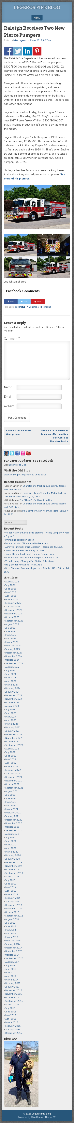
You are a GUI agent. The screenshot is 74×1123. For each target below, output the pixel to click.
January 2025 (12, 649)
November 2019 (13, 865)
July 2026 (10, 585)
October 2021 (12, 784)
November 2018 (13, 908)
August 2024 (12, 666)
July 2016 (10, 1008)
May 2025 (10, 634)
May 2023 (10, 716)
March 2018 (11, 936)
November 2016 (13, 993)
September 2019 (14, 872)
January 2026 (12, 606)
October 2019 (12, 869)
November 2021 (13, 780)
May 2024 (10, 677)
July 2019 (10, 880)
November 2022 (13, 737)
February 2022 (13, 769)
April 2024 (10, 681)
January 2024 (12, 691)
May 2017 (10, 972)
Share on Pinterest (37, 51)
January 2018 (12, 944)
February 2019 (13, 897)
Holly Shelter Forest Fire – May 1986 (23, 564)
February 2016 (13, 1025)
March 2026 (11, 599)
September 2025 (14, 620)
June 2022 (10, 755)
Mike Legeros (19, 40)
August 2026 (12, 581)
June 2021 (10, 798)
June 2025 (10, 631)
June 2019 (10, 883)
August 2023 (12, 705)
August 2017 (12, 961)
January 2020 (12, 858)
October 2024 (12, 659)
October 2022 (12, 741)
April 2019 (10, 890)
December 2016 (13, 990)
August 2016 (12, 1004)
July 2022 (10, 752)
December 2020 (13, 819)
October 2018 (12, 912)
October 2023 (12, 702)
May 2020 (10, 844)
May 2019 (10, 887)
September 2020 (14, 830)
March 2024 (11, 684)
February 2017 (12, 983)
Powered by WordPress (30, 1117)
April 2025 (10, 638)
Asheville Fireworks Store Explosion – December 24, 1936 (34, 546)
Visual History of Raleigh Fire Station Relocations (29, 561)
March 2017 (11, 979)
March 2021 (11, 809)
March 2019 (11, 894)
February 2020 (13, 855)
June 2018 (10, 926)
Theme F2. (50, 1117)
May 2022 (10, 759)
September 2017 (14, 958)
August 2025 (12, 624)
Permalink (46, 306)
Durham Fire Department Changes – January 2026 (31, 557)
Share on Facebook (8, 51)
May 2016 (10, 1015)
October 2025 (12, 617)
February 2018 (13, 940)
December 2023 (13, 695)
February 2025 (13, 645)
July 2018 (10, 922)
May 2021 (10, 801)
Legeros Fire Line (17, 464)
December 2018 (13, 904)
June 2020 (11, 840)
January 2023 (12, 730)
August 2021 (12, 791)
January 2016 (12, 1029)
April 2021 (10, 805)
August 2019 (12, 876)
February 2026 (13, 602)
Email (7, 396)
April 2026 (11, 595)
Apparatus (20, 306)
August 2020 (12, 833)
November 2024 (13, 656)
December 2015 (13, 1032)
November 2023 (13, 698)
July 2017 (10, 965)
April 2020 (11, 848)
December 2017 (13, 947)
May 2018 (10, 929)
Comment (12, 338)
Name (8, 387)
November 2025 (13, 613)
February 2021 (13, 812)
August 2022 (12, 748)
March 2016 (11, 1022)
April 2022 (10, 762)
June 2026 (11, 588)
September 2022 (14, 745)
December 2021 (13, 777)
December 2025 (13, 609)
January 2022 (12, 773)
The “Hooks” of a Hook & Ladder (36, 500)
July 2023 (10, 709)
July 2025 (10, 627)
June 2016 (10, 1011)
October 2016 (12, 997)
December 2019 (13, 862)
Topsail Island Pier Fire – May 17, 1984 (25, 550)
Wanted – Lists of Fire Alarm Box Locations (26, 543)
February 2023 (13, 727)
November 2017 (13, 951)
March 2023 (11, 723)
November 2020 (13, 823)
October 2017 (12, 954)
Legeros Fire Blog (37, 7)
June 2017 (10, 968)
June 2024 (10, 673)
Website (9, 406)
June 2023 (10, 713)
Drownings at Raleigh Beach (19, 539)
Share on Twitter (17, 51)
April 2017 (10, 976)
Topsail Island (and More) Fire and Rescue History (30, 553)
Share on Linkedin (27, 51)
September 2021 (14, 787)
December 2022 (13, 734)
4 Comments (33, 306)
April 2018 (10, 933)
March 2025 (11, 641)
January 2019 (12, 901)
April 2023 (10, 720)
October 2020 (12, 826)
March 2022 (11, 766)
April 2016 (10, 1018)
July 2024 (10, 670)
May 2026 (10, 592)
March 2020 (11, 851)
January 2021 (12, 816)
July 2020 (10, 837)
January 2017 (12, 986)
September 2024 (14, 663)
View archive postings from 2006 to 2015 (25, 474)
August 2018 (12, 919)
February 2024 (13, 688)
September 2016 (14, 1000)
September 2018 (14, 915)
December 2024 (13, 652)
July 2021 (10, 794)
